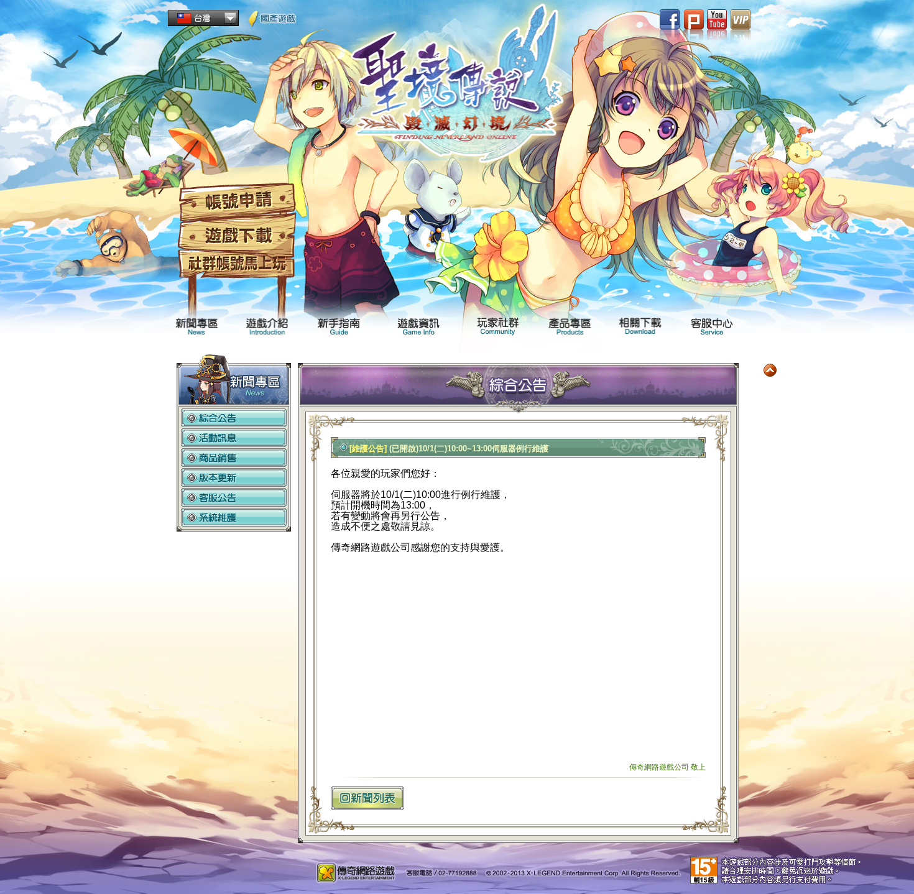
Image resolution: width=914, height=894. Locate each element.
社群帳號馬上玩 (237, 265)
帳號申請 (237, 202)
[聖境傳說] (457, 88)
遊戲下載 (237, 236)
